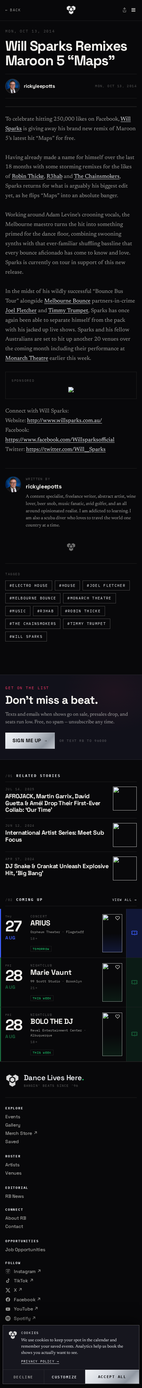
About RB (15, 1218)
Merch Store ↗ (21, 1133)
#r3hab (45, 611)
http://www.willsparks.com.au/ (64, 421)
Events (12, 1117)
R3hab (54, 177)
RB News (14, 1196)
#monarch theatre (89, 598)
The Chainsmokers (97, 177)
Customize (64, 1376)
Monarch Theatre (26, 358)
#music (18, 611)
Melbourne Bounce (67, 301)
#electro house (29, 585)
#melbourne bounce (33, 598)
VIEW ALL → (124, 900)
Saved (12, 1141)
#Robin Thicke (83, 611)
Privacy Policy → (40, 1361)
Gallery (12, 1125)
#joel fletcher (106, 585)
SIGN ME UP (30, 740)
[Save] (117, 918)
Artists (12, 1165)
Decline (23, 1376)
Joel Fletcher (21, 311)
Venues (13, 1173)
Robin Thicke (28, 177)
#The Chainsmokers (33, 623)
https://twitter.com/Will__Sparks (66, 450)
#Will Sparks (26, 636)
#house (67, 585)
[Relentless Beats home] (71, 10)
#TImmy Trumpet (86, 623)
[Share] (124, 10)
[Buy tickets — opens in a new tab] (134, 933)
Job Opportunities (25, 1249)
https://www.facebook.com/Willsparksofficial (60, 440)
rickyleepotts (39, 86)
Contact (14, 1226)
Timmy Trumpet (68, 311)
